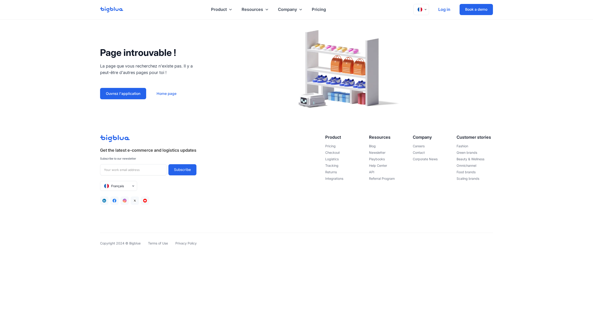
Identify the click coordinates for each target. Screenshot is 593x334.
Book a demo (476, 9)
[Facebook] (114, 200)
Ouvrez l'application (123, 93)
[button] (220, 10)
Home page (167, 93)
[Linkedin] (104, 200)
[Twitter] (135, 200)
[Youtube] (145, 200)
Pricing (319, 9)
